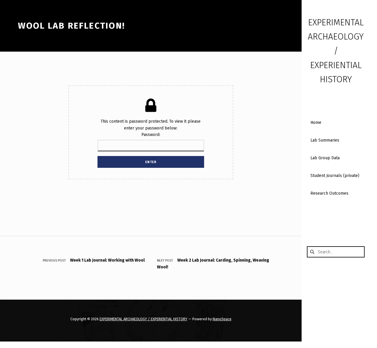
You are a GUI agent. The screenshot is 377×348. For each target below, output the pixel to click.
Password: (150, 134)
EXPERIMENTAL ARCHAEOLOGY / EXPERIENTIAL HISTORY (143, 319)
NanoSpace (222, 319)
